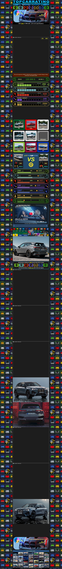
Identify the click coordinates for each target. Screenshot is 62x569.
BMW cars (31, 267)
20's (43, 38)
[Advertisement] (31, 30)
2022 (46, 38)
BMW (22, 23)
